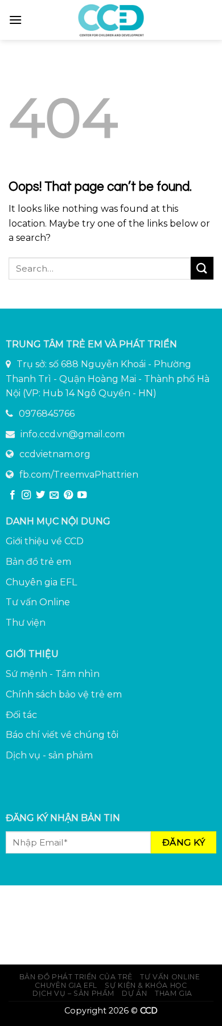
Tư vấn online (170, 976)
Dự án (134, 993)
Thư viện (26, 622)
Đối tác (21, 714)
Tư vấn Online (38, 602)
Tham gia (173, 993)
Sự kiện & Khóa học (146, 985)
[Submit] (202, 268)
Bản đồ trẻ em (38, 561)
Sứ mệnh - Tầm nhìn (53, 673)
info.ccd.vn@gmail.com (72, 434)
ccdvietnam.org (55, 454)
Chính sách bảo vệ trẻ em (64, 694)
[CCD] (111, 20)
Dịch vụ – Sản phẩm (73, 993)
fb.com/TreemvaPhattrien (78, 474)
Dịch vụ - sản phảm (49, 755)
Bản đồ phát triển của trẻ (76, 976)
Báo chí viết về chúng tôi (62, 734)
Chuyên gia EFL (41, 582)
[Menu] (15, 20)
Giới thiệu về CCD (45, 541)
